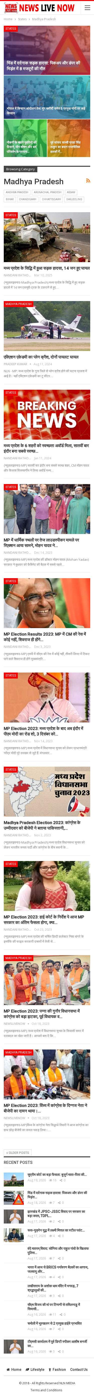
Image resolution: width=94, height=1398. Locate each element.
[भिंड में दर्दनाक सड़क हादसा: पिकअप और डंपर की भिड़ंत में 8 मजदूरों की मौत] (47, 50)
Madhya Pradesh (19, 304)
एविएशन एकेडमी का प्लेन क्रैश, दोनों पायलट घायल (41, 356)
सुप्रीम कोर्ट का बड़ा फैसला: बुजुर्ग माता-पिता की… (57, 1175)
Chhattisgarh (51, 199)
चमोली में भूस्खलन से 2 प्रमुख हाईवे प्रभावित (55, 1323)
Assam (71, 192)
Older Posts (18, 1153)
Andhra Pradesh (17, 192)
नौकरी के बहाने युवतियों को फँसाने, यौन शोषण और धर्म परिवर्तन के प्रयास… (22, 147)
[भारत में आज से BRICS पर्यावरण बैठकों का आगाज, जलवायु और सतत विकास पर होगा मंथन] (14, 1272)
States (11, 28)
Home (16, 1370)
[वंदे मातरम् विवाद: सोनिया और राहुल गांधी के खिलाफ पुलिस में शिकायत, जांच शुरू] (14, 1253)
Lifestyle (37, 1370)
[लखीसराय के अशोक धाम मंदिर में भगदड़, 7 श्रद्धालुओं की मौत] (14, 1291)
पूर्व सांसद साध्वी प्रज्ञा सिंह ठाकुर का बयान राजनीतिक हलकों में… (65, 147)
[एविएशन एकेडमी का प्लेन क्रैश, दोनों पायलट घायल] (47, 326)
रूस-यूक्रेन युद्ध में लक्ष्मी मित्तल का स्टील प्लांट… (56, 1230)
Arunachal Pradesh (47, 192)
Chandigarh (27, 199)
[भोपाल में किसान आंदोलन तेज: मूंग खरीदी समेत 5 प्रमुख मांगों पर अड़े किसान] (47, 97)
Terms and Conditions (46, 1390)
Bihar (10, 199)
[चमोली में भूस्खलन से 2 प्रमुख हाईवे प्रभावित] (14, 1328)
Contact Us (79, 1370)
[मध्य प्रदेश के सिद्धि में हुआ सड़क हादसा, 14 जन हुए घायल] (47, 237)
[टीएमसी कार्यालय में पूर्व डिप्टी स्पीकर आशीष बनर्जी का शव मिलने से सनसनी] (14, 1347)
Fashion (59, 1370)
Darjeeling (74, 199)
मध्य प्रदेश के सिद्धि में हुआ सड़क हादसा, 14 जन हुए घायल (47, 268)
